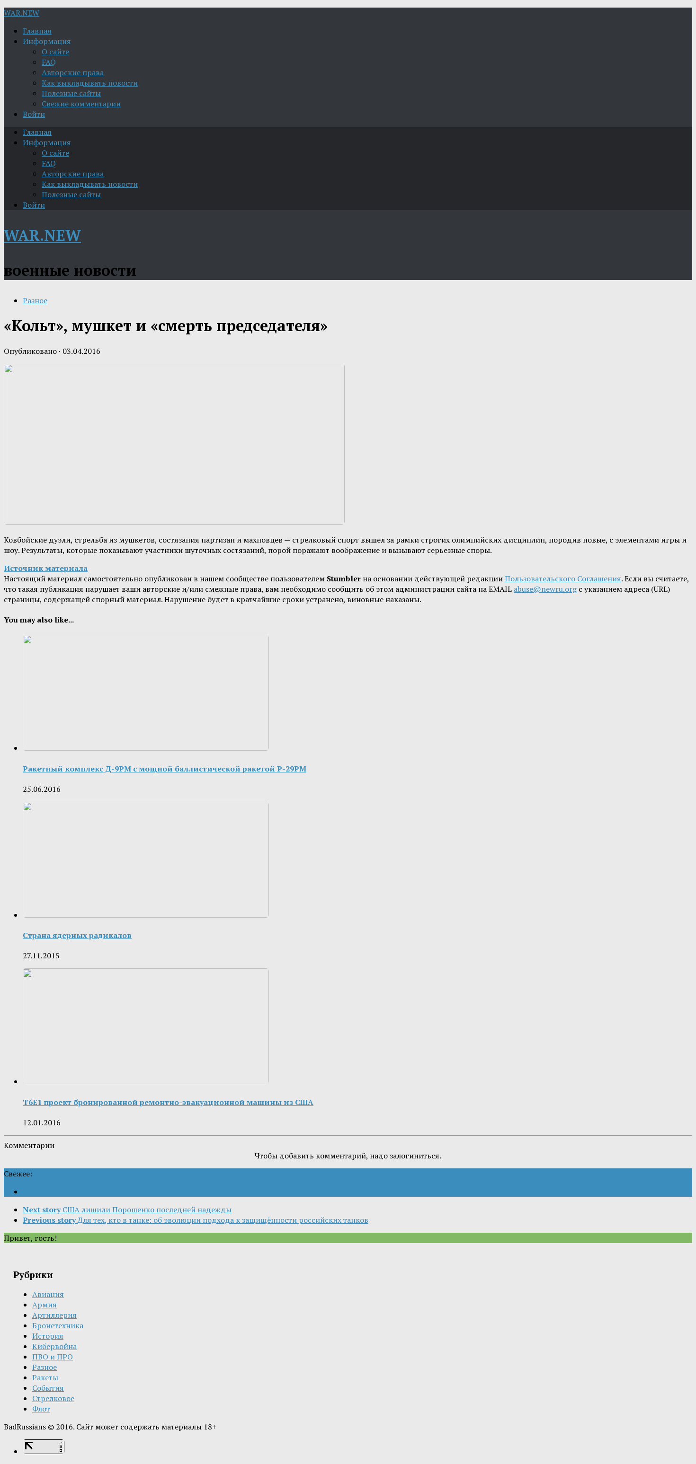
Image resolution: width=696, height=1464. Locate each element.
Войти (34, 114)
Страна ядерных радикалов (77, 935)
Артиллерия (54, 1315)
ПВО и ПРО (52, 1356)
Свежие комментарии (81, 103)
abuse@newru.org (545, 589)
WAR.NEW (21, 13)
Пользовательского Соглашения (563, 578)
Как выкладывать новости (90, 83)
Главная (37, 31)
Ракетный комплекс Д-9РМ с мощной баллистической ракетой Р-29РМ (164, 768)
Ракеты (45, 1377)
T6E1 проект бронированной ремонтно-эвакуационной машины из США (168, 1102)
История (47, 1336)
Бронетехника (57, 1325)
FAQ (49, 62)
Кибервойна (54, 1346)
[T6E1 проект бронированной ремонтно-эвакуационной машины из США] (146, 1081)
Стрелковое (53, 1398)
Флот (41, 1408)
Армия (44, 1304)
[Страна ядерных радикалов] (146, 915)
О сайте (55, 51)
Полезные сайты (71, 93)
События (48, 1388)
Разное (35, 300)
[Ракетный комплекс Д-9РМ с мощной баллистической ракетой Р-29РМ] (146, 748)
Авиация (48, 1294)
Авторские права (73, 72)
